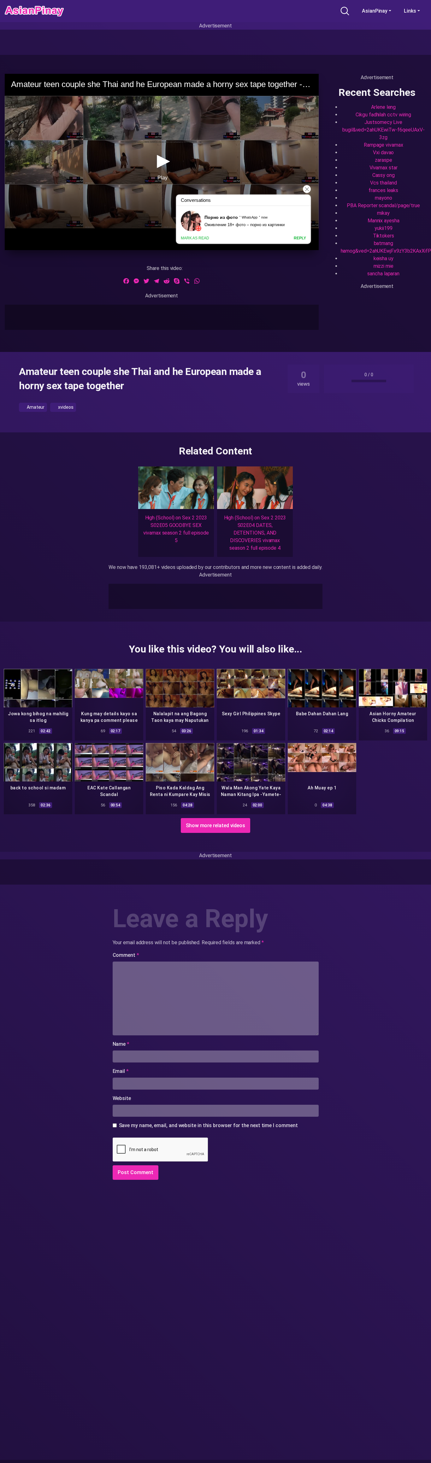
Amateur (35, 407)
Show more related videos (215, 825)
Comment (126, 955)
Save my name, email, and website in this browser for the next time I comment (208, 1125)
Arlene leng (383, 107)
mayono (383, 198)
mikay (383, 213)
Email (121, 1071)
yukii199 (383, 228)
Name (121, 1044)
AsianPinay (374, 11)
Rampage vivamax (383, 145)
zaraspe (383, 160)
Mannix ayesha (383, 221)
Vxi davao (383, 152)
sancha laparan (383, 274)
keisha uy (383, 258)
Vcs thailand (383, 183)
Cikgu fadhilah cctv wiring (383, 115)
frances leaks (383, 190)
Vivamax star (383, 168)
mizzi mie (383, 266)
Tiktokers (383, 236)
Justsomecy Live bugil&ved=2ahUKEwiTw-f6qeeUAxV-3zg (383, 129)
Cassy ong (383, 175)
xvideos (65, 407)
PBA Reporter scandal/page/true (383, 205)
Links (410, 11)
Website (122, 1098)
